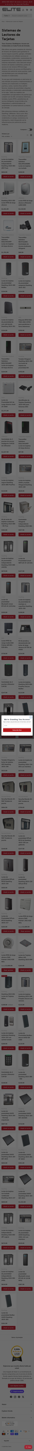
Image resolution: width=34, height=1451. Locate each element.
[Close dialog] (31, 717)
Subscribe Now (17, 730)
